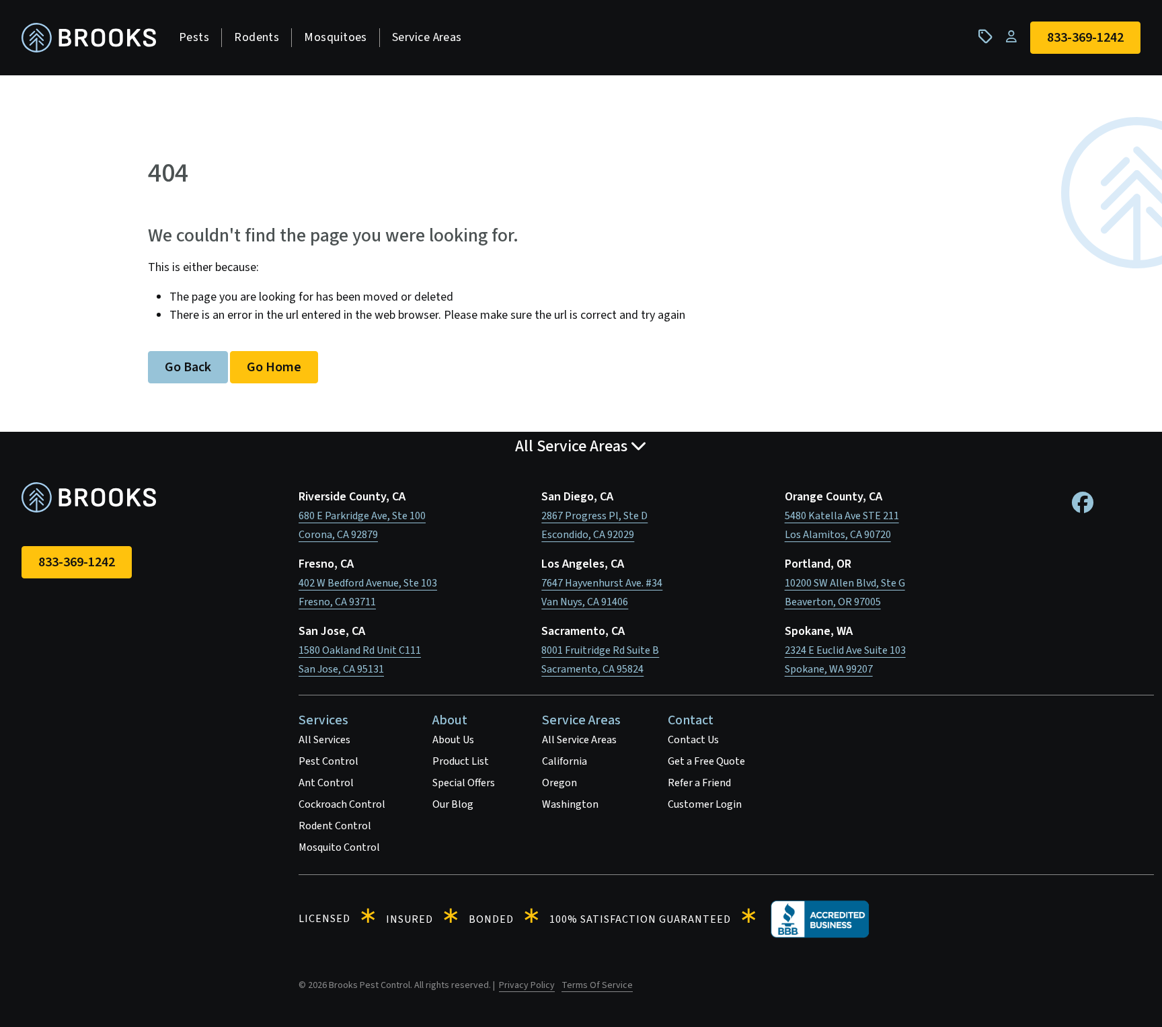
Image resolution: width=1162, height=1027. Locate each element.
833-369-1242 (76, 562)
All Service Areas (579, 739)
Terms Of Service (597, 985)
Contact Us (693, 739)
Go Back (188, 367)
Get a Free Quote (706, 761)
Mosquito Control (339, 847)
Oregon (559, 782)
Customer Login (705, 804)
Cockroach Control (342, 804)
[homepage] (89, 38)
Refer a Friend (699, 782)
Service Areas (427, 37)
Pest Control (328, 761)
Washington (570, 804)
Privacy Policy (527, 985)
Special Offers (463, 782)
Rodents (256, 37)
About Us (453, 739)
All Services (324, 739)
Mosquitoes (335, 37)
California (564, 761)
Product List (460, 761)
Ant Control (326, 782)
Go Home (274, 367)
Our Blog (452, 804)
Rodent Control (335, 826)
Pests (194, 37)
